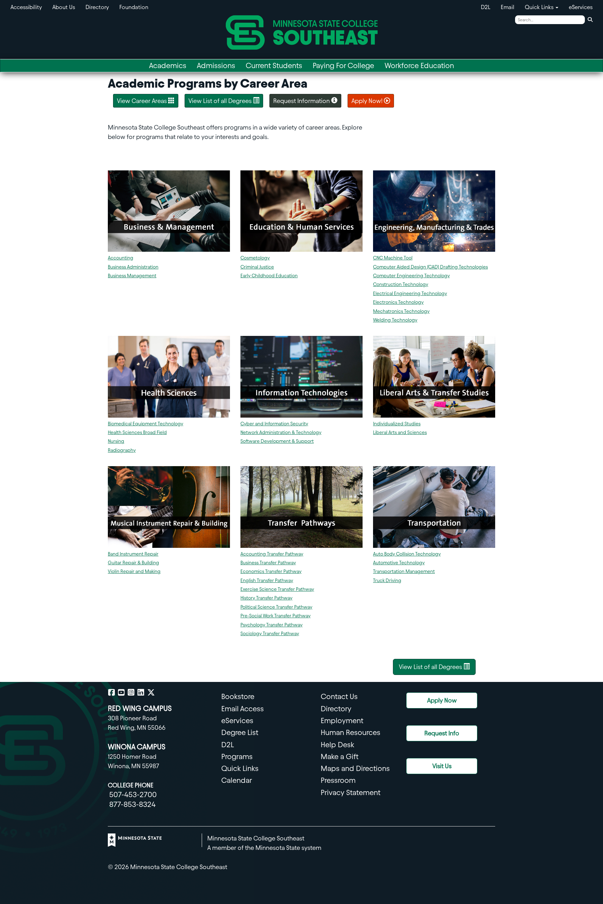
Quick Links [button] (540, 7)
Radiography (122, 450)
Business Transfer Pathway (268, 562)
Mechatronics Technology (401, 311)
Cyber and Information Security (274, 423)
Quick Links (240, 768)
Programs (237, 756)
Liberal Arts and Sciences (400, 432)
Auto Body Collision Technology (407, 554)
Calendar (236, 780)
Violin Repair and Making (134, 571)
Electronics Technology (398, 302)
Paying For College (343, 65)
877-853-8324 (132, 804)
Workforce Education (419, 65)
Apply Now (442, 700)
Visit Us (442, 766)
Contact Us (339, 696)
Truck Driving (387, 580)
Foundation (133, 7)
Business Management (132, 275)
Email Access (242, 709)
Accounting (120, 257)
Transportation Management (404, 571)
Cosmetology (255, 257)
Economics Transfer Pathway (271, 571)
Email (507, 7)
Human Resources (350, 732)
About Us (63, 7)
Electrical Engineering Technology (410, 293)
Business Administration (133, 267)
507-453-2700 (133, 795)
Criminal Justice (257, 267)
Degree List (239, 732)
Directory (97, 7)
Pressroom (338, 780)
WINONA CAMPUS (136, 747)
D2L (485, 7)
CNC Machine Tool (392, 257)
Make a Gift (339, 756)
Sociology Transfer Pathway (269, 633)
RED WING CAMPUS (140, 708)
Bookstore (237, 696)
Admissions (216, 65)
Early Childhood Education (269, 275)
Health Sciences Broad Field (137, 432)
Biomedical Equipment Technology (145, 423)
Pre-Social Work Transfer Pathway (275, 615)
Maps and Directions (355, 768)
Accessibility (26, 7)
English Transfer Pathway (266, 580)
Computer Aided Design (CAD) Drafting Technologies (430, 267)
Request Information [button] (302, 100)
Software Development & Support (277, 441)
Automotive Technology (399, 562)
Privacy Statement (350, 792)
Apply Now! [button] (367, 100)
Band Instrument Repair (133, 554)
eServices (581, 7)
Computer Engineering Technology (411, 275)
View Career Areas (142, 100)
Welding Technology (395, 320)
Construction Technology (400, 284)
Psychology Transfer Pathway (271, 624)
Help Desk (337, 745)
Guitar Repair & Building (133, 562)
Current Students (274, 65)
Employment (342, 720)
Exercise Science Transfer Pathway (277, 589)
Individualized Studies (396, 423)
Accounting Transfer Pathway (271, 554)
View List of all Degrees (220, 100)
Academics (167, 65)
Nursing (116, 441)
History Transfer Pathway (266, 598)
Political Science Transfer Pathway (276, 607)
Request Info (441, 733)
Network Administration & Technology (280, 432)
